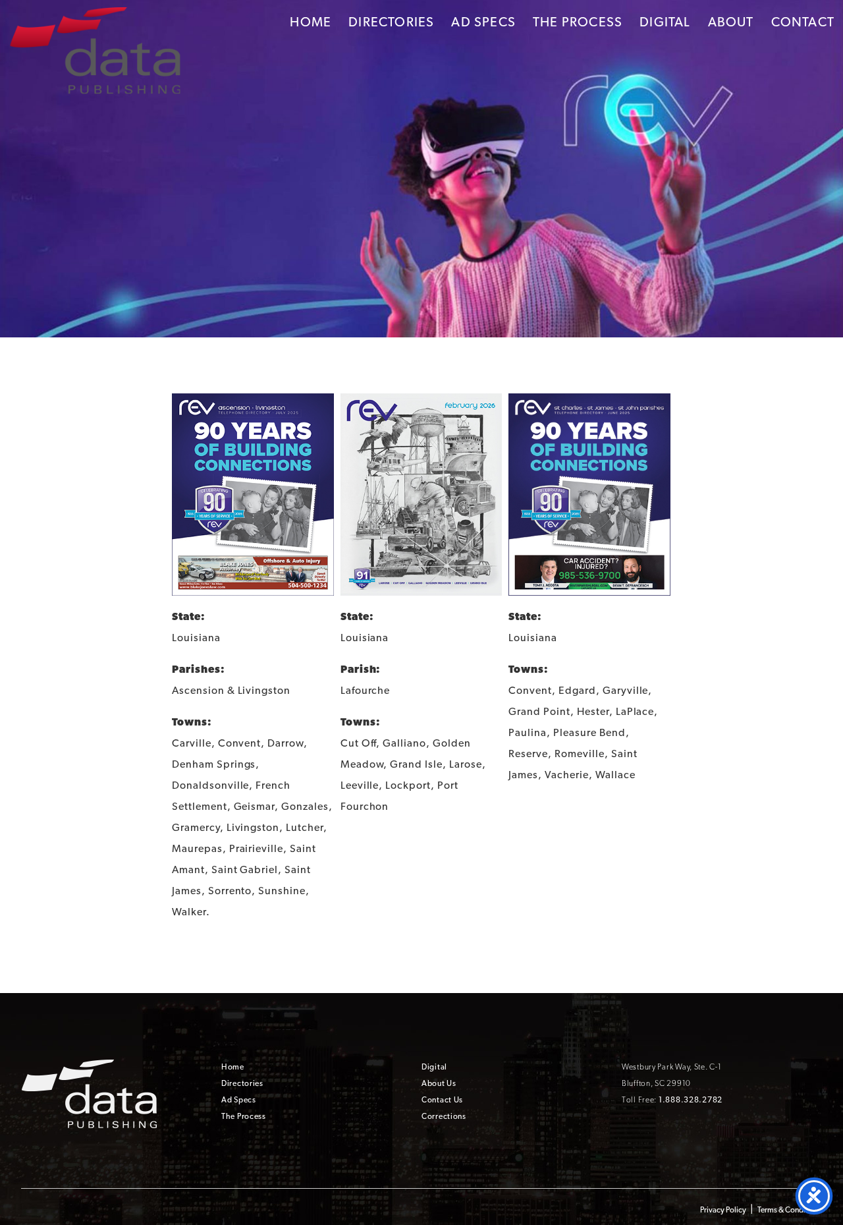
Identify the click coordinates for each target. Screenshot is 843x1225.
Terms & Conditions (789, 1209)
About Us (439, 1083)
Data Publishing (95, 49)
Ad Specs (483, 22)
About (731, 22)
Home (310, 22)
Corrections (444, 1116)
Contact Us (442, 1099)
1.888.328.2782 (690, 1099)
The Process (577, 22)
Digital (664, 22)
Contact (802, 22)
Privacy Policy (723, 1209)
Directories (391, 22)
